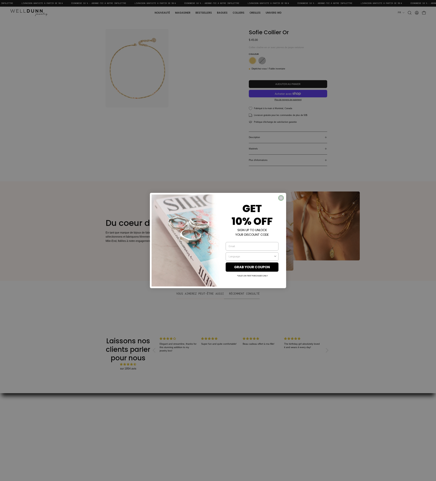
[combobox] (251, 256)
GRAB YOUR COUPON (252, 267)
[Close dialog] (281, 198)
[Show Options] (275, 256)
